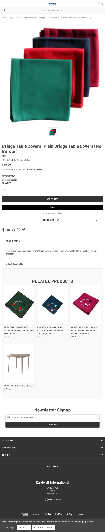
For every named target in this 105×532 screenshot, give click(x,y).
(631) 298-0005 (54, 499)
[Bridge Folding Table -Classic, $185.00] (19, 363)
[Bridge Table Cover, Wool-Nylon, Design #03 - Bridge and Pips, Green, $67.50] (19, 305)
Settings (9, 527)
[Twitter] (18, 230)
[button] (34, 169)
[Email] (8, 230)
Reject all (24, 527)
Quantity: (6, 183)
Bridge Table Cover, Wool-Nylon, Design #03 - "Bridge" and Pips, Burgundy (84, 330)
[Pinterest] (23, 230)
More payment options (52, 213)
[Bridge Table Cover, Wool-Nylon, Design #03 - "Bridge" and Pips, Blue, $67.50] (52, 305)
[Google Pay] (52, 207)
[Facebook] (3, 230)
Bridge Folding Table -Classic (19, 386)
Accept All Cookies (43, 527)
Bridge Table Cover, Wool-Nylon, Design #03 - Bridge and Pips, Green (19, 330)
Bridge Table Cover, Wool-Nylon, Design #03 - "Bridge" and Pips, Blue (50, 330)
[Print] (13, 230)
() (101, 3)
